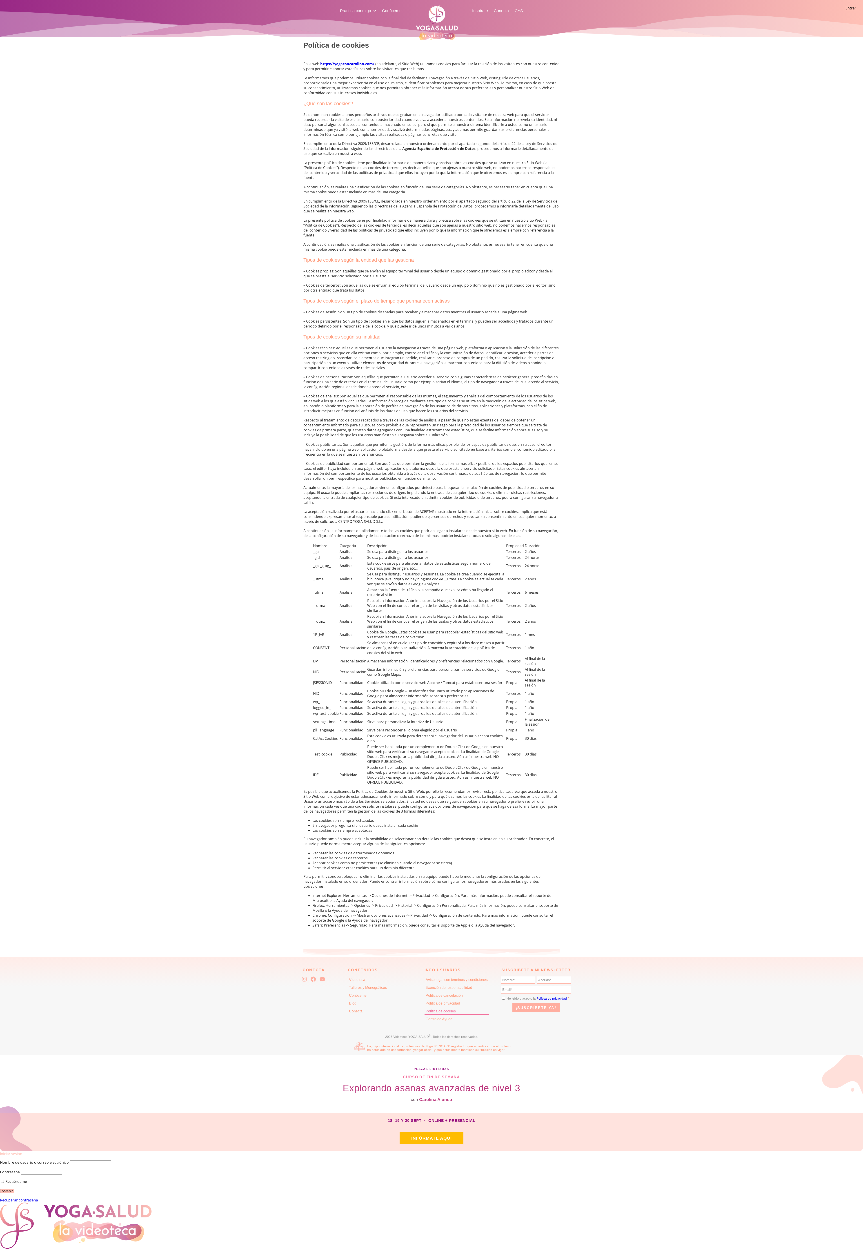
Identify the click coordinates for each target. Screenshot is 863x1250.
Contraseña (10, 1172)
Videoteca (357, 980)
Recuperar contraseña (19, 1200)
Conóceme (392, 11)
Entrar (850, 8)
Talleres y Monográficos (368, 987)
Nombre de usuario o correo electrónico (34, 1162)
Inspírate (480, 11)
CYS (519, 11)
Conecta (501, 11)
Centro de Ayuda (439, 1019)
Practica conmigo (355, 11)
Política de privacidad (443, 1003)
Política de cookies (441, 1011)
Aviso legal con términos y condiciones (457, 980)
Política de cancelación (444, 995)
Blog (352, 1003)
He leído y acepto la (538, 998)
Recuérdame (15, 1181)
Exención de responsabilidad (449, 987)
